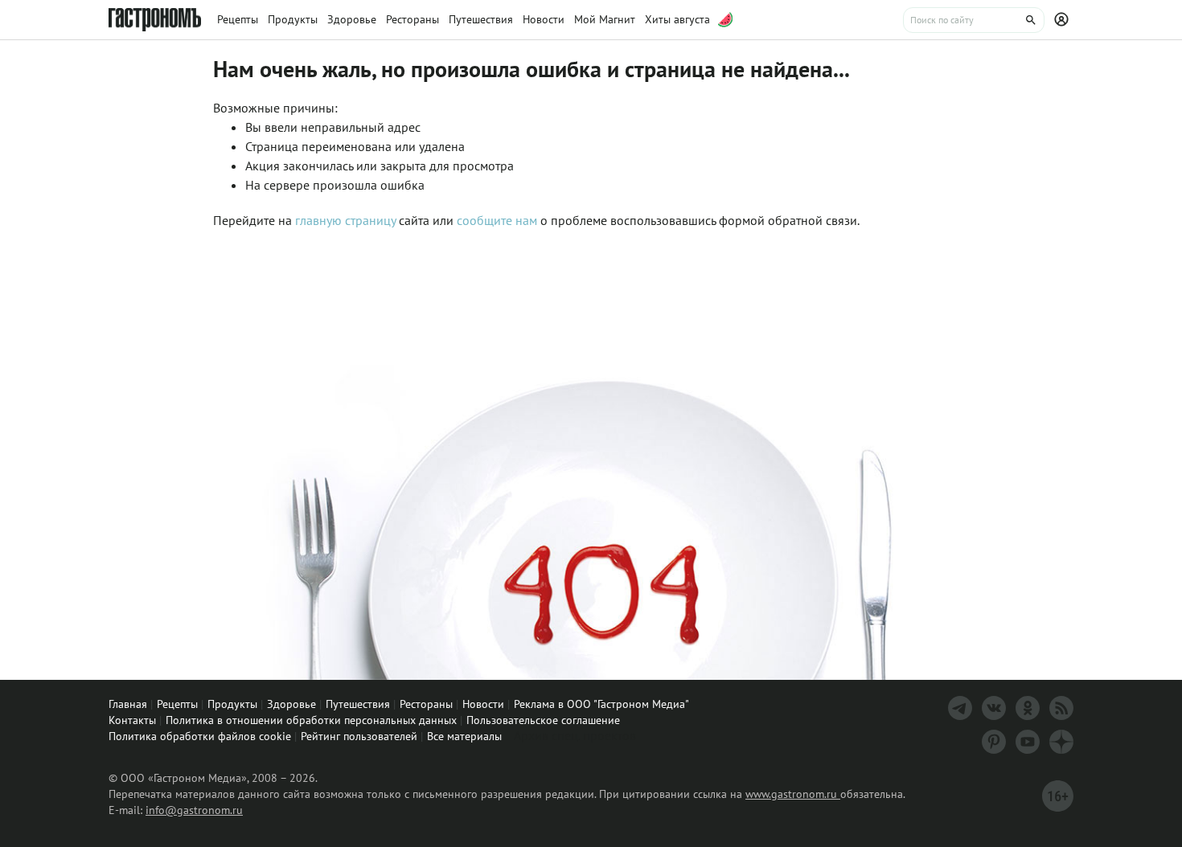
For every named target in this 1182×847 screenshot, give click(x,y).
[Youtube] (1028, 742)
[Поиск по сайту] (974, 20)
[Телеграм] (960, 708)
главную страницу (345, 220)
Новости (483, 704)
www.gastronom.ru (792, 794)
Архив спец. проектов (575, 735)
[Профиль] (1063, 20)
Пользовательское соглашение (543, 720)
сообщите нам (498, 220)
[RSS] (1061, 708)
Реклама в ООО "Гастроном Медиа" (601, 704)
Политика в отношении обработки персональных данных (311, 720)
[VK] (994, 708)
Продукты (232, 704)
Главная (128, 704)
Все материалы (464, 736)
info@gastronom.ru (194, 810)
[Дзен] (1061, 742)
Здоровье (291, 704)
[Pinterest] (994, 742)
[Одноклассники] (1028, 708)
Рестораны (426, 704)
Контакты (132, 720)
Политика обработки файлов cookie (200, 736)
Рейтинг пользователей (359, 736)
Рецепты (177, 704)
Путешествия (358, 704)
